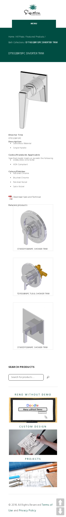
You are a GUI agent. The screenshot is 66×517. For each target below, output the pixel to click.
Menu (34, 23)
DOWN (60, 511)
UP (60, 502)
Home (11, 37)
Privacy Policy (27, 510)
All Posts (20, 37)
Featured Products (35, 37)
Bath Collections (16, 42)
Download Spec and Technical (27, 197)
